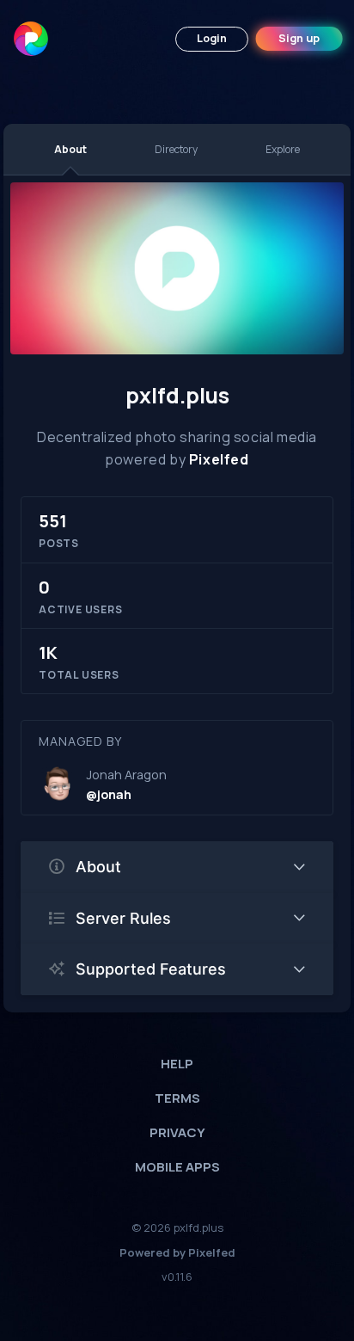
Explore (283, 149)
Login (212, 38)
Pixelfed (219, 459)
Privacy (177, 1132)
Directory (176, 149)
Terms (177, 1098)
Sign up (299, 38)
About (70, 149)
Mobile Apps (177, 1167)
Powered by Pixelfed (177, 1252)
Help (177, 1064)
